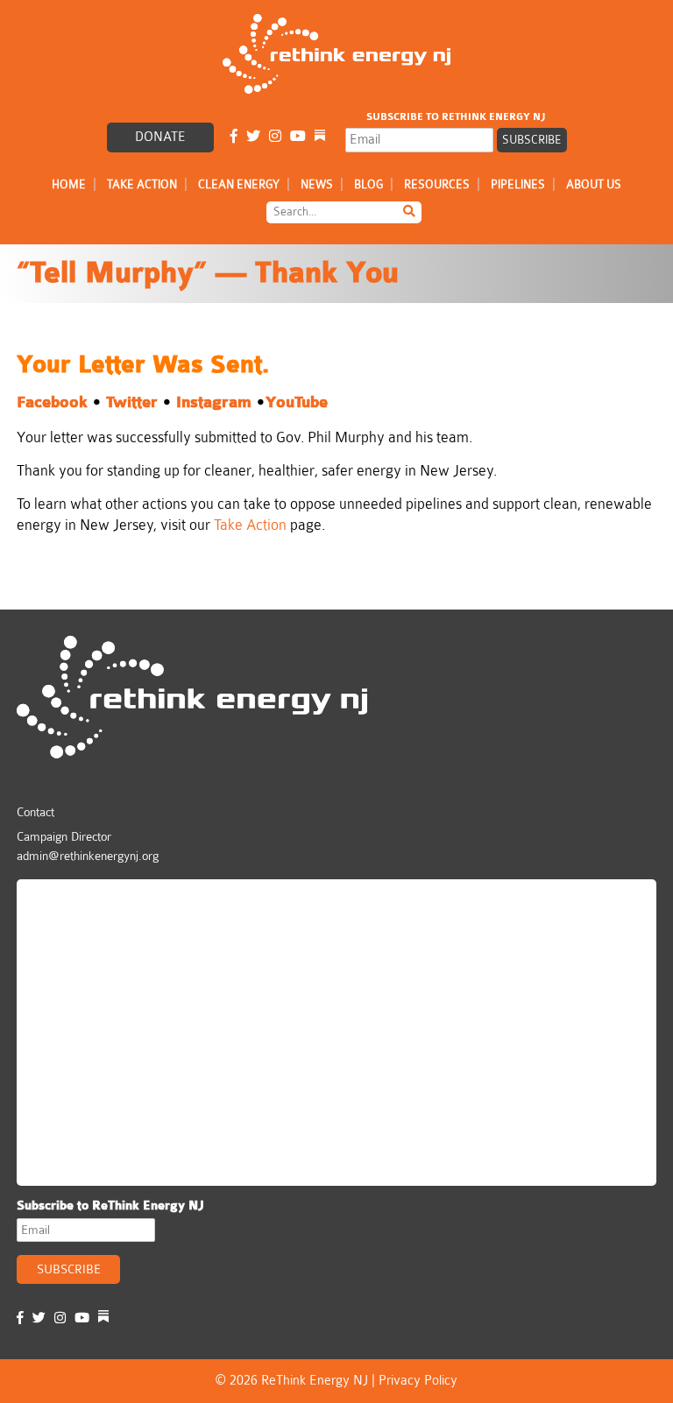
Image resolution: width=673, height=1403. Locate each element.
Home (69, 184)
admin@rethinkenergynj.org (88, 856)
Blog (368, 184)
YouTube (297, 402)
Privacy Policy (418, 1380)
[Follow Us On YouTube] (298, 137)
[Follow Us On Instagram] (275, 137)
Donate (160, 137)
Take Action (142, 184)
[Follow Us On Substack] (320, 137)
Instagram (213, 402)
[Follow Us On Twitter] (253, 137)
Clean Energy (239, 184)
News (317, 184)
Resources (437, 184)
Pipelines (518, 184)
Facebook (52, 402)
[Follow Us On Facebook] (233, 137)
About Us (593, 184)
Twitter (134, 402)
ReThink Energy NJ (101, 900)
